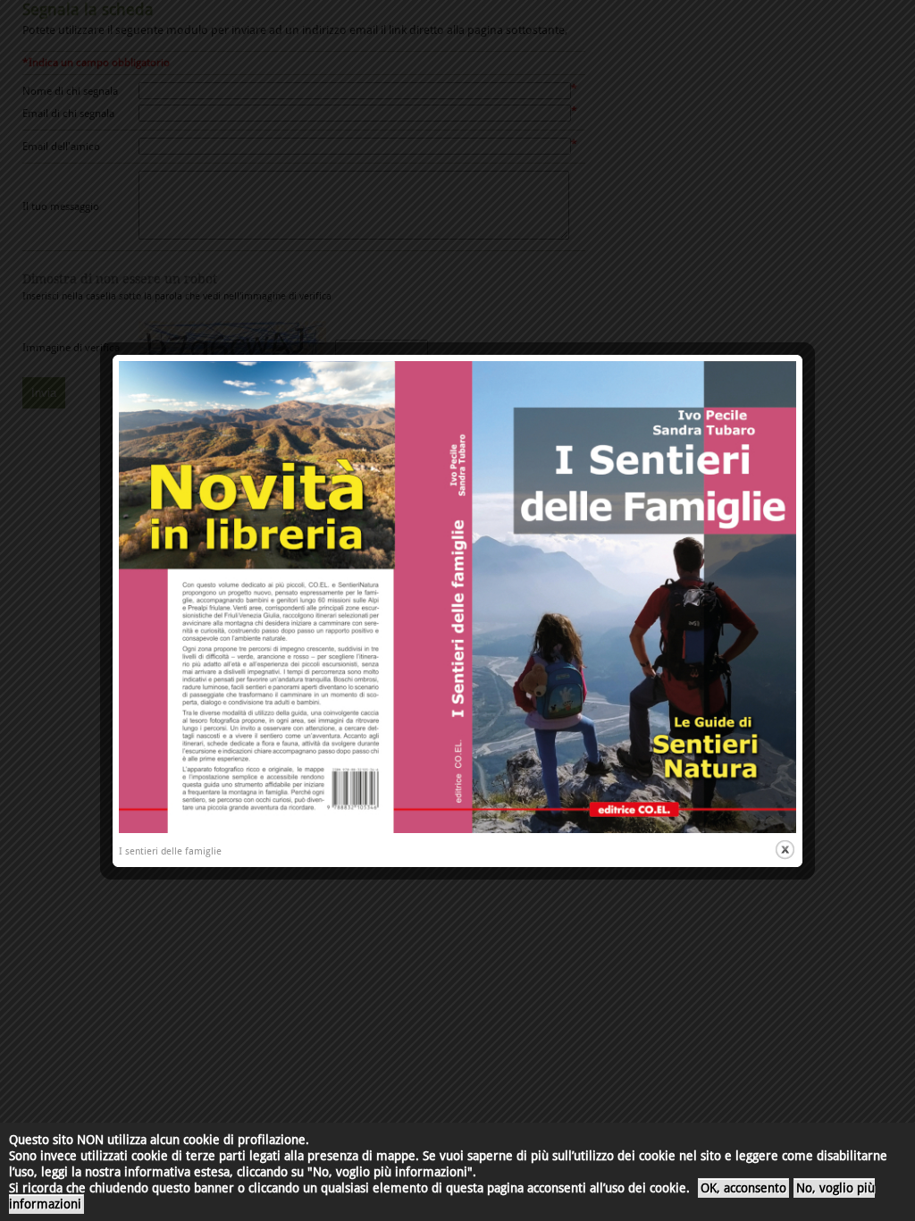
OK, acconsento (743, 1188)
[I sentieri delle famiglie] (457, 830)
